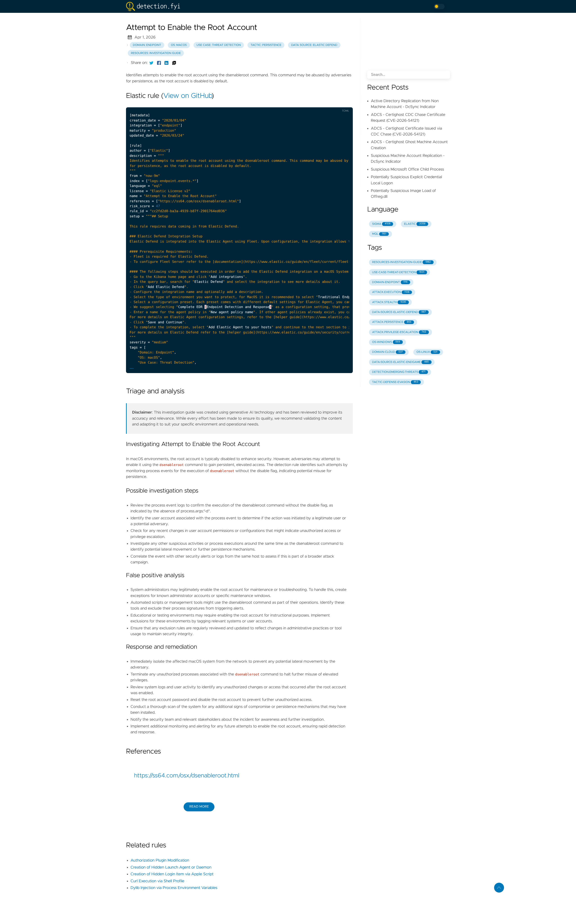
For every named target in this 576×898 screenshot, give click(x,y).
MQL (379, 233)
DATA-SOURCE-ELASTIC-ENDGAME (400, 362)
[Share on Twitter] (151, 63)
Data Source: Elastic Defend (314, 45)
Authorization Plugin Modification (159, 860)
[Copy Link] (174, 63)
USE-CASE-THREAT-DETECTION (398, 272)
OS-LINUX (426, 352)
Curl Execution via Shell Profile (157, 881)
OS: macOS (179, 45)
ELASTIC (414, 224)
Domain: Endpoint (147, 45)
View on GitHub (187, 96)
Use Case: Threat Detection (218, 45)
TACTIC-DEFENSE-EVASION (395, 382)
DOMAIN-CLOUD (387, 352)
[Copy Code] (316, 104)
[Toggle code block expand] (344, 104)
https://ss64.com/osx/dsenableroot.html (186, 776)
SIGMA (381, 224)
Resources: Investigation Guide (156, 53)
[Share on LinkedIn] (166, 63)
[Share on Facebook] (159, 63)
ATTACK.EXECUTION (390, 292)
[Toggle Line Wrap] (334, 104)
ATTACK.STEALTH (389, 302)
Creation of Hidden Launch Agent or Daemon (170, 867)
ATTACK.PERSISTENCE (392, 322)
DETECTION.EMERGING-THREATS (398, 372)
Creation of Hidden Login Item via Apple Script (172, 874)
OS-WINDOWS (386, 342)
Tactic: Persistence (266, 45)
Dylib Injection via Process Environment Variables (173, 888)
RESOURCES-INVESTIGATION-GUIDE (401, 262)
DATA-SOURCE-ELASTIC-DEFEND (399, 312)
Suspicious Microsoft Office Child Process (407, 169)
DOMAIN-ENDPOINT (390, 282)
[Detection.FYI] (155, 6)
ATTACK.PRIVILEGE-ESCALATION (399, 332)
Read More (199, 806)
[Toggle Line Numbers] (325, 104)
